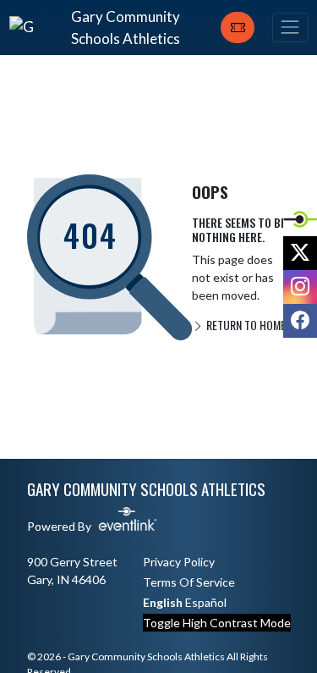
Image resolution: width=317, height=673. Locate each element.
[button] (237, 28)
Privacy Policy (179, 561)
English (163, 602)
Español (206, 602)
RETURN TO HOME (245, 325)
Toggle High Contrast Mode (217, 622)
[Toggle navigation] (290, 27)
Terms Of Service (189, 582)
